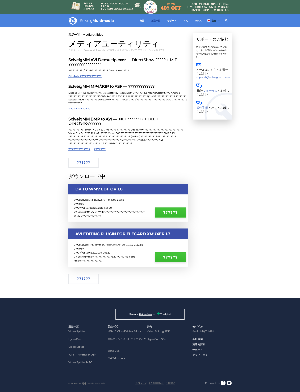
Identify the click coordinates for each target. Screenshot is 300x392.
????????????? (79, 109)
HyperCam (75, 339)
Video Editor (76, 346)
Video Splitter (76, 331)
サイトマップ (140, 383)
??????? (100, 149)
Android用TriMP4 (203, 331)
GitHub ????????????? (85, 76)
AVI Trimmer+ (116, 358)
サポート (171, 20)
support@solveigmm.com (213, 77)
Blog (198, 20)
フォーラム (210, 90)
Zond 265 (114, 350)
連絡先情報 (198, 344)
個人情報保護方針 (156, 383)
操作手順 (202, 107)
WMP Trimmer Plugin (82, 354)
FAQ (186, 20)
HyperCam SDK (156, 339)
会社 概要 (197, 339)
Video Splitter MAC (80, 362)
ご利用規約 (170, 383)
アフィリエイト (201, 355)
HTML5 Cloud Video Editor (124, 331)
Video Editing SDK (158, 331)
